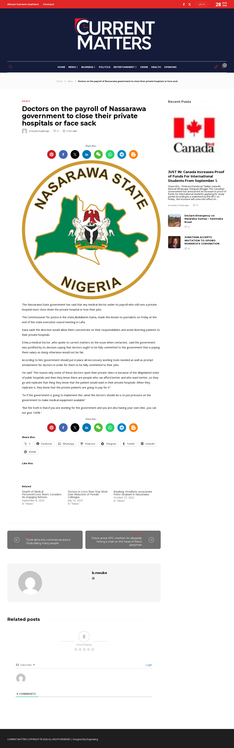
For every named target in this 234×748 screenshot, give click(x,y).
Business (87, 67)
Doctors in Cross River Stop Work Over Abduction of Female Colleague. (87, 494)
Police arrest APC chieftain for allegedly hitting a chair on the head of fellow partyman (117, 541)
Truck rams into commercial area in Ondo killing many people (48, 541)
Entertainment (124, 67)
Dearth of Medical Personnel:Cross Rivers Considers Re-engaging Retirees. (41, 494)
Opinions (170, 67)
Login (148, 665)
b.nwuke (33, 131)
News (72, 67)
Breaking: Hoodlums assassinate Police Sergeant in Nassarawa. (133, 493)
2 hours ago (183, 205)
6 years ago (44, 131)
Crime (144, 67)
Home (61, 67)
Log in (201, 4)
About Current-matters (23, 4)
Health (156, 67)
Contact (48, 4)
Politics (104, 67)
